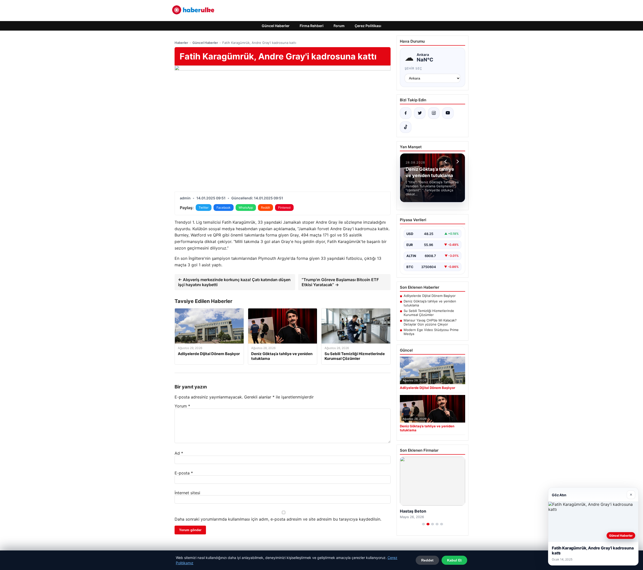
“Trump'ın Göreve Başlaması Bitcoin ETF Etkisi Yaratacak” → (340, 282)
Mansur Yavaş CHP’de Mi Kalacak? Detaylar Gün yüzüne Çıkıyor (430, 322)
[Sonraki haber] (457, 161)
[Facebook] (405, 113)
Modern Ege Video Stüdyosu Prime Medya (431, 332)
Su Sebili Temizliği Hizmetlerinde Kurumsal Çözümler (429, 313)
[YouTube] (448, 113)
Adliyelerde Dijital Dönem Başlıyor (430, 296)
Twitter (203, 207)
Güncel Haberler (276, 26)
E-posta (184, 472)
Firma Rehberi (312, 26)
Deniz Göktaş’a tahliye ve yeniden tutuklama (430, 303)
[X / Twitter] (419, 113)
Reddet (427, 560)
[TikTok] (405, 127)
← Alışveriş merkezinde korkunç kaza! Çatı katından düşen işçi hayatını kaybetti (234, 282)
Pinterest (284, 207)
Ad (179, 453)
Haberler (181, 43)
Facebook (224, 207)
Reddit (265, 207)
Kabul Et (454, 560)
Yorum (182, 406)
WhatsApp (246, 207)
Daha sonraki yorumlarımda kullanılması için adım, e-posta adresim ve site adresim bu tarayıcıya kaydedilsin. (278, 519)
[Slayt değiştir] (423, 524)
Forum (339, 26)
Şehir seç (413, 68)
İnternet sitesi (187, 492)
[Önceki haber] (446, 161)
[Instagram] (434, 113)
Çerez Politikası (368, 26)
